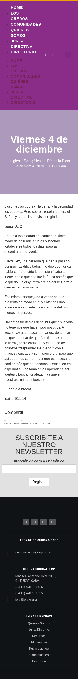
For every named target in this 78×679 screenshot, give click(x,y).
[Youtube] (60, 55)
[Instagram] (53, 55)
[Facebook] (26, 522)
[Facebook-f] (40, 55)
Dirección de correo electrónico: (39, 461)
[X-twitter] (34, 522)
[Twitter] (46, 55)
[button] (68, 55)
